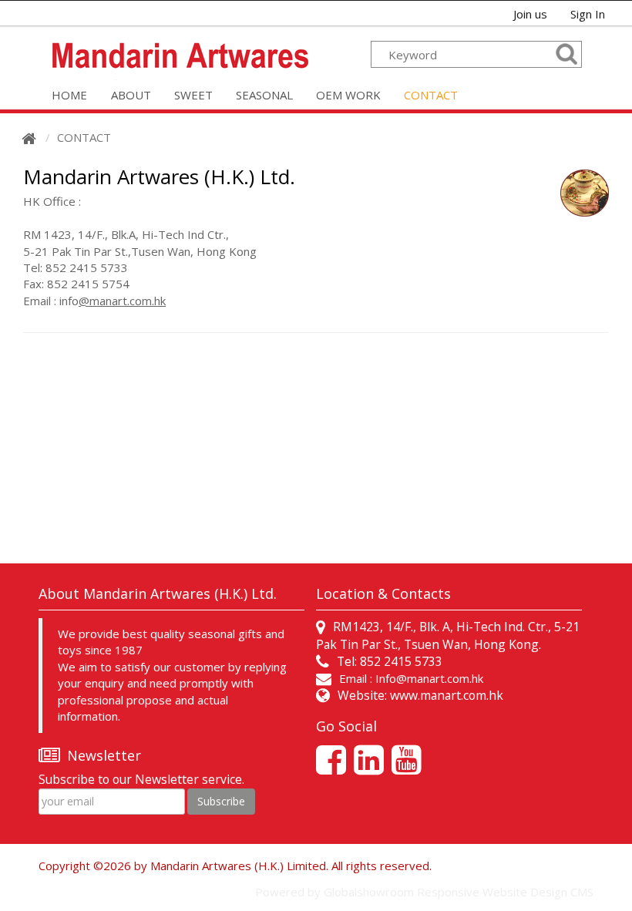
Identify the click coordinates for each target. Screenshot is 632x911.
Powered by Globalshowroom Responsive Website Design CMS (424, 891)
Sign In (587, 14)
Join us (530, 14)
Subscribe (221, 801)
